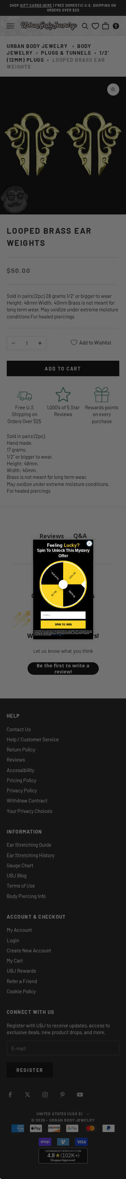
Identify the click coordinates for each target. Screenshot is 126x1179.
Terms (62, 635)
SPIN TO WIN (62, 624)
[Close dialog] (89, 543)
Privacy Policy (55, 635)
